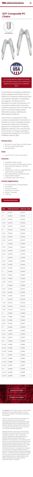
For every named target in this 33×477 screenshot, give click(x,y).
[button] (10, 200)
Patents (6, 410)
